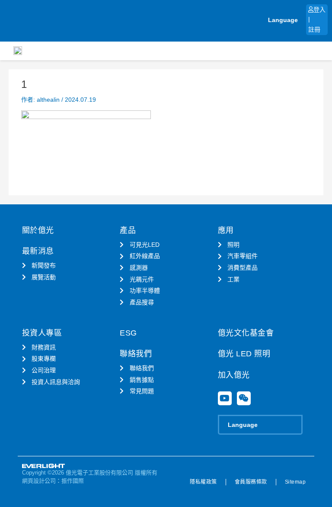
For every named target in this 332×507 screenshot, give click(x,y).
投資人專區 (42, 333)
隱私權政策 (203, 482)
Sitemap (295, 482)
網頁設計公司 (39, 481)
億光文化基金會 (246, 333)
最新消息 (38, 251)
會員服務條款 (251, 482)
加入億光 (234, 375)
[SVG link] (43, 466)
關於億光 (38, 230)
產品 (128, 230)
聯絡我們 (136, 353)
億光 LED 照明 (244, 353)
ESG (128, 333)
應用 (226, 230)
